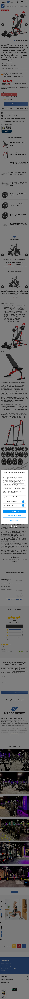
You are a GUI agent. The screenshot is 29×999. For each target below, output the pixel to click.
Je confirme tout (14, 511)
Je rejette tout (14, 520)
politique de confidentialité (18, 483)
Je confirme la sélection (14, 515)
